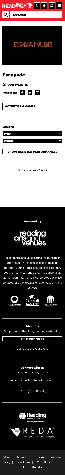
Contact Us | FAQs (19, 380)
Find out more (32, 338)
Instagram (29, 391)
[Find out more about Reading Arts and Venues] (32, 239)
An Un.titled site (32, 467)
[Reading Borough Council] (32, 418)
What (8, 133)
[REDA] (32, 433)
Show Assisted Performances (33, 151)
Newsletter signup (45, 380)
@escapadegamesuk (22, 92)
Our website (18, 84)
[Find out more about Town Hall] (51, 301)
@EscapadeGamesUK (30, 92)
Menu (59, 5)
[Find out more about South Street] (33, 301)
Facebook (21, 391)
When (8, 141)
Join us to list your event (32, 348)
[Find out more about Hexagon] (15, 301)
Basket (44, 5)
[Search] (5, 14)
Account (37, 5)
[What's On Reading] (17, 5)
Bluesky (41, 391)
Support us (52, 5)
